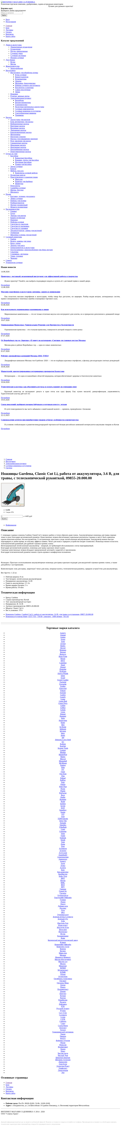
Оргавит (62, 981)
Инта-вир (63, 930)
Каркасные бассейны (23, 158)
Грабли (13, 239)
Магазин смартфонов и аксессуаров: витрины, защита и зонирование (30, 292)
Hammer (63, 716)
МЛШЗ (63, 968)
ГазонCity (63, 891)
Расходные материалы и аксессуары (29, 107)
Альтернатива (63, 857)
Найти (4, 15)
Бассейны (14, 156)
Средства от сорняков (19, 228)
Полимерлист (62, 989)
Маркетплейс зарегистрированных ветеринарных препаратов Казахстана (32, 371)
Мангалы (19, 179)
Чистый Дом (63, 1055)
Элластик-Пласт (62, 1066)
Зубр (63, 921)
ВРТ (63, 887)
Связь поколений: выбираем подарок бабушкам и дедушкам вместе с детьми (34, 404)
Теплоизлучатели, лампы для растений (26, 231)
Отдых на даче (11, 154)
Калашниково (62, 936)
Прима (63, 991)
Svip (63, 816)
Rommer (63, 799)
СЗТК (62, 1019)
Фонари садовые (17, 58)
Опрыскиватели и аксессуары (22, 248)
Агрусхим (63, 853)
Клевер (63, 942)
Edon (63, 676)
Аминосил (63, 859)
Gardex (63, 695)
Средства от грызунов (19, 224)
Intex (63, 733)
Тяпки (17, 92)
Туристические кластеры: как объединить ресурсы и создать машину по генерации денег (39, 387)
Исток (62, 934)
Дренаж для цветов (18, 216)
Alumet (63, 635)
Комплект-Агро (63, 947)
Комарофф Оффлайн (63, 944)
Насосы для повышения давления (24, 139)
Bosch (62, 659)
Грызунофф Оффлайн (63, 898)
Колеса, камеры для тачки (20, 241)
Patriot (62, 784)
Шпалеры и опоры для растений (23, 235)
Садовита (63, 1015)
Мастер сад (62, 962)
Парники (14, 220)
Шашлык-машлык (63, 1058)
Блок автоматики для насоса (21, 122)
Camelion (63, 663)
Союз (63, 1023)
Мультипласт (63, 970)
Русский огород (62, 1009)
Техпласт (63, 1028)
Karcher (63, 746)
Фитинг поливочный (19, 205)
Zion (63, 846)
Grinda (62, 710)
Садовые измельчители (24, 109)
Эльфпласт (62, 1068)
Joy (63, 742)
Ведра (12, 62)
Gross (63, 712)
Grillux (63, 708)
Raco (63, 795)
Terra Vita (63, 821)
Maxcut (63, 759)
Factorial (63, 682)
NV (62, 770)
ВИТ (63, 878)
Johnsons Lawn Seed (63, 740)
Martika (63, 752)
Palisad (63, 778)
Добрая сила (63, 906)
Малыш (63, 955)
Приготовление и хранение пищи (24, 177)
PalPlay (63, 780)
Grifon (62, 706)
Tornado (63, 823)
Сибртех (62, 1021)
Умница (63, 1036)
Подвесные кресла (17, 175)
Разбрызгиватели (17, 203)
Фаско (62, 1043)
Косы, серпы (15, 243)
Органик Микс (63, 983)
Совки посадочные (22, 90)
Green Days (62, 703)
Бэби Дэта (63, 876)
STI (62, 814)
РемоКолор (62, 1000)
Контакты (10, 34)
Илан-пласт (63, 925)
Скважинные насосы (18, 143)
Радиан (63, 996)
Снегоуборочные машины (25, 113)
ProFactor (63, 793)
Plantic (62, 791)
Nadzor (63, 765)
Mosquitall (63, 761)
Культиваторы (20, 79)
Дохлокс (62, 908)
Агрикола (63, 848)
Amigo (62, 637)
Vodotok (63, 838)
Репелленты (15, 186)
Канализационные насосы (21, 132)
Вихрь (62, 880)
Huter (63, 723)
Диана (62, 902)
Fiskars (63, 691)
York (63, 842)
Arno (63, 641)
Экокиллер (62, 1062)
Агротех (63, 851)
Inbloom (63, 729)
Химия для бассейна (23, 164)
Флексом (62, 1045)
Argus (63, 639)
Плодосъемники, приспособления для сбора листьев (31, 250)
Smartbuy (63, 810)
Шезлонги (14, 192)
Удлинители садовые (14, 263)
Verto (63, 834)
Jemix (63, 735)
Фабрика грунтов (63, 1041)
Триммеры (19, 115)
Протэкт (63, 994)
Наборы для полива (18, 201)
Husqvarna (63, 720)
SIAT (63, 808)
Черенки (13, 258)
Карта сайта (10, 36)
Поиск (62, 987)
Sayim (62, 806)
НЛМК (63, 972)
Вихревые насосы (17, 128)
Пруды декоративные (19, 51)
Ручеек (63, 1011)
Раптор (63, 998)
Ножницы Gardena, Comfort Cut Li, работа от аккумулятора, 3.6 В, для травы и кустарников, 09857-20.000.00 (49, 614)
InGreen (63, 731)
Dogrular (63, 669)
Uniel (63, 829)
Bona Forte (63, 656)
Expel (63, 678)
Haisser (63, 714)
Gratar (62, 699)
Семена (9, 260)
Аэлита (63, 868)
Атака (62, 866)
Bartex (62, 646)
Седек (62, 1017)
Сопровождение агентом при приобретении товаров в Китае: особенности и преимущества (40, 420)
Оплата (9, 32)
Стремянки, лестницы (19, 254)
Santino (63, 804)
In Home (63, 727)
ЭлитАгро (63, 1064)
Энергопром (63, 1070)
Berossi (63, 652)
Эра (62, 1073)
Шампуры (19, 184)
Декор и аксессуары (14, 45)
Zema (63, 844)
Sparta (62, 812)
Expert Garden (62, 680)
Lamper (63, 750)
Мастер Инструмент (63, 959)
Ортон (62, 985)
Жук (63, 912)
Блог (7, 28)
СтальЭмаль (63, 1026)
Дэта (63, 910)
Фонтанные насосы (18, 147)
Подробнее (5, 285)
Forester (63, 693)
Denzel (63, 667)
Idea (63, 725)
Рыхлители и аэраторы (24, 88)
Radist (62, 797)
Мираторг (63, 966)
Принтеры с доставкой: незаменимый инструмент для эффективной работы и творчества (39, 276)
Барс (63, 870)
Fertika (62, 686)
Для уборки (10, 60)
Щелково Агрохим (62, 1060)
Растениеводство (12, 209)
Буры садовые (20, 75)
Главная (9, 26)
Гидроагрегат (63, 895)
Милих (63, 964)
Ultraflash (63, 827)
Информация (11, 525)
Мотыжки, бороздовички (25, 83)
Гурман (63, 900)
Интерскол (63, 932)
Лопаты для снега (17, 245)
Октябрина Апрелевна (63, 979)
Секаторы (14, 252)
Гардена (9, 468)
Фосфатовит (63, 1047)
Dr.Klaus (63, 671)
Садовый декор (16, 53)
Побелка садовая (17, 222)
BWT (63, 661)
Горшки (13, 211)
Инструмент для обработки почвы (24, 73)
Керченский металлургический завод (63, 940)
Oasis (63, 772)
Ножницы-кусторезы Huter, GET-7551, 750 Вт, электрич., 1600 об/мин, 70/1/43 (37, 616)
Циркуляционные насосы (20, 152)
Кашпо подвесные (17, 218)
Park (63, 782)
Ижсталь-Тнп (62, 923)
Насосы (9, 117)
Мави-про (63, 953)
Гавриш (63, 889)
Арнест (63, 861)
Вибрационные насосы (19, 124)
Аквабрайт (62, 855)
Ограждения (15, 49)
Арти (63, 863)
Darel (63, 665)
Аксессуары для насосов (20, 120)
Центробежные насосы (19, 149)
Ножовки (14, 94)
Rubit (63, 802)
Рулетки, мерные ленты (19, 96)
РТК (63, 1006)
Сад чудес (63, 1013)
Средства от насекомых (19, 226)
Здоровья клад (63, 915)
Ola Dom (62, 774)
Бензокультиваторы (23, 102)
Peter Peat (63, 787)
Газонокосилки (21, 105)
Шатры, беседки (17, 190)
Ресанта (63, 1002)
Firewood (63, 688)
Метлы (13, 64)
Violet (63, 836)
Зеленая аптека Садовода (63, 917)
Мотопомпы (15, 134)
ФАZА (63, 1038)
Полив (8, 194)
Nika (63, 767)
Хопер (62, 1049)
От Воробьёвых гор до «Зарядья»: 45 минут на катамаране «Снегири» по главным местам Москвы (43, 340)
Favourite (62, 684)
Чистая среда (63, 1053)
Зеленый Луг (63, 919)
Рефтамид (63, 1004)
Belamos (63, 650)
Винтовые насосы (17, 126)
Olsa (63, 776)
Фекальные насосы (18, 145)
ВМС (63, 883)
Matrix (62, 757)
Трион (62, 1034)
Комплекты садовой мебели (26, 173)
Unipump (62, 831)
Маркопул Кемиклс (63, 957)
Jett (63, 738)
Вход (8, 19)
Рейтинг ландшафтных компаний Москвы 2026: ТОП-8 (24, 356)
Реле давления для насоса (20, 141)
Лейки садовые (16, 198)
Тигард (63, 1030)
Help (63, 718)
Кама (63, 938)
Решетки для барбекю (24, 181)
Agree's (63, 633)
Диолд (62, 904)
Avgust (63, 644)
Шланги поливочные (19, 207)
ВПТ (63, 885)
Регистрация (11, 22)
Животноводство (12, 66)
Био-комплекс (63, 872)
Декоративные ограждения (21, 47)
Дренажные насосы (18, 130)
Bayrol (62, 648)
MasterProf (63, 755)
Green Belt (63, 701)
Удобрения (14, 233)
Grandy (63, 697)
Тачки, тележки (16, 256)
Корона (63, 949)
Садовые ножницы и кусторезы (28, 111)
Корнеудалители (21, 77)
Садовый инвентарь (14, 237)
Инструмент (11, 70)
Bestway (63, 654)
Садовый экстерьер (18, 56)
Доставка (9, 30)
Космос (63, 951)
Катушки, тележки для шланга (22, 196)
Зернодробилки (16, 68)
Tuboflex (63, 825)
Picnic (63, 789)
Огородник (62, 977)
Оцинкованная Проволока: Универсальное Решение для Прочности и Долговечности (37, 325)
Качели (13, 169)
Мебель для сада (17, 171)
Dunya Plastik (63, 674)
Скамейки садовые (18, 188)
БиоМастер (62, 874)
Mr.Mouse (63, 763)
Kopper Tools (63, 748)
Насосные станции (18, 137)
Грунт (12, 213)
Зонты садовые (16, 166)
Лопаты (18, 81)
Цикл (63, 1051)
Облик (63, 974)
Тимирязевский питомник (62, 1032)
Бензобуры (19, 100)
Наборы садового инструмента (27, 85)
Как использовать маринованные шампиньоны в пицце (25, 309)
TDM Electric (63, 819)
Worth (63, 840)
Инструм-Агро (63, 927)
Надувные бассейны (23, 162)
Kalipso (63, 744)
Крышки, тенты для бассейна (27, 160)
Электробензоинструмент (20, 98)
